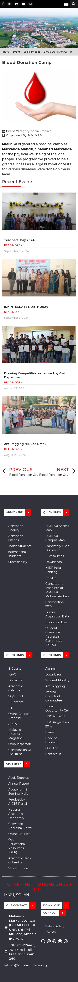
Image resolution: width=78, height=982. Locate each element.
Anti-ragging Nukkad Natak (25, 444)
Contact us (53, 754)
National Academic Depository (16, 814)
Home (6, 52)
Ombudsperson (19, 744)
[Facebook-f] (3, 4)
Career (50, 732)
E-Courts (14, 668)
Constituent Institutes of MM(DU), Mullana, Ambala (57, 590)
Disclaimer (16, 680)
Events (50, 932)
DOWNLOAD (51, 905)
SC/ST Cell (15, 696)
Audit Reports (18, 778)
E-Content (16, 702)
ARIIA (12, 724)
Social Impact (41, 131)
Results (50, 578)
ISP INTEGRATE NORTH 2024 (26, 307)
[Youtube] (23, 4)
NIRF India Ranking (53, 570)
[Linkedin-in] (54, 941)
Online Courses (19, 834)
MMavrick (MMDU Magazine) (16, 734)
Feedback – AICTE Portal (17, 802)
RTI (10, 708)
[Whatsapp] (30, 4)
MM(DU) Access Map (57, 528)
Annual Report (18, 783)
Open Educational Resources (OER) (16, 846)
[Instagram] (10, 4)
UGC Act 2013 (55, 716)
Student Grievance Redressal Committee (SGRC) (53, 636)
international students (17, 554)
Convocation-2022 (55, 604)
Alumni (50, 668)
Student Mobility (57, 680)
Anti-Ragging (55, 686)
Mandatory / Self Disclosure (57, 548)
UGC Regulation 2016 (57, 724)
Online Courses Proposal (19, 716)
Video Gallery (54, 926)
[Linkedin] (17, 4)
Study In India (18, 868)
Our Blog (51, 748)
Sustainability (17, 562)
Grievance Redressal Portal (20, 826)
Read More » (13, 245)
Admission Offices (15, 538)
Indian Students (19, 546)
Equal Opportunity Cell (57, 708)
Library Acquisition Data (57, 614)
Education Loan (56, 622)
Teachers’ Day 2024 (19, 240)
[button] (66, 4)
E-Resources (54, 556)
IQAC (12, 674)
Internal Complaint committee (53, 696)
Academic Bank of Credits (19, 860)
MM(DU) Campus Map (55, 538)
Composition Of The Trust (19, 752)
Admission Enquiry (15, 528)
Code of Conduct (51, 740)
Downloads (53, 562)
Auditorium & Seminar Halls (18, 792)
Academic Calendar (15, 688)
